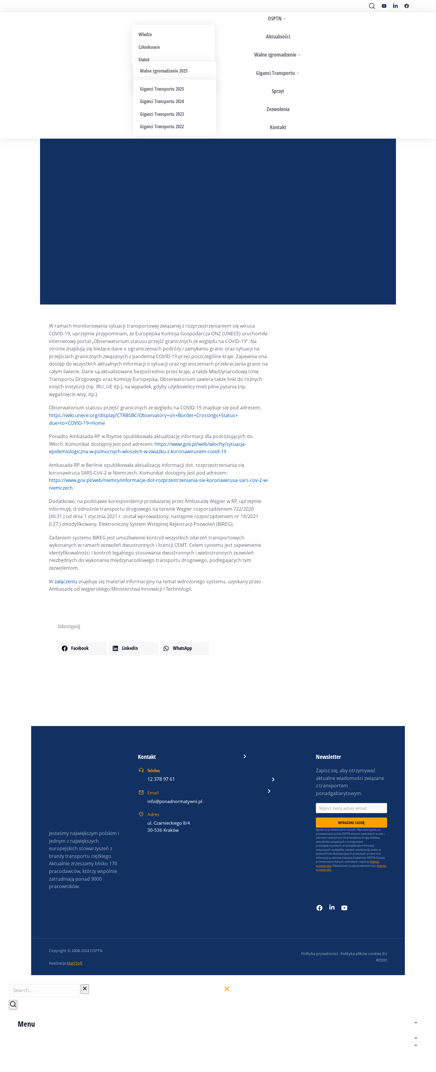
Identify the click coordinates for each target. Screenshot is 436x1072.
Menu (26, 1024)
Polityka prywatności (319, 953)
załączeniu (66, 581)
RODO (381, 960)
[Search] (13, 1004)
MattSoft (74, 963)
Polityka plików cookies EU (363, 953)
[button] (82, 648)
